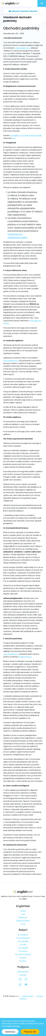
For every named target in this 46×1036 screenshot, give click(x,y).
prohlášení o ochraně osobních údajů (26, 135)
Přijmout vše (30, 1031)
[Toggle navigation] (41, 3)
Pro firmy (23, 961)
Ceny (23, 914)
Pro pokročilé (23, 941)
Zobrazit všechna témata (24, 11)
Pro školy (23, 957)
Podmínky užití (27, 996)
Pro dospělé (23, 948)
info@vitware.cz (25, 657)
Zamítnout (10, 1031)
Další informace (13, 1026)
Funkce (23, 911)
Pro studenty (23, 934)
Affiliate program (23, 920)
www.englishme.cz (22, 48)
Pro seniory (23, 951)
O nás (23, 924)
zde (13, 138)
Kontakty (23, 975)
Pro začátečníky (23, 938)
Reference (23, 917)
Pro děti (23, 944)
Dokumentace (23, 971)
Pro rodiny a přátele (23, 954)
